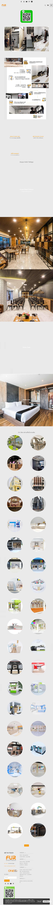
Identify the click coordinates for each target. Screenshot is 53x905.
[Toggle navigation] (51, 5)
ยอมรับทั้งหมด (46, 901)
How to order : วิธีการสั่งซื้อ (25, 861)
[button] (45, 5)
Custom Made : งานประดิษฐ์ (25, 856)
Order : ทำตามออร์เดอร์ (24, 855)
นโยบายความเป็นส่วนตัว (30, 901)
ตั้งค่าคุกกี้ (39, 901)
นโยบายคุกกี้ (9, 902)
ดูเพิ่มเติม (26, 845)
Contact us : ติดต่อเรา (24, 864)
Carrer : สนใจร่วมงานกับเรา (25, 873)
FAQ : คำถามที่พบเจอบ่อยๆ (24, 871)
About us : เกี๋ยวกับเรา (24, 863)
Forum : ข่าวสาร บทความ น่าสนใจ (26, 869)
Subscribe (7, 880)
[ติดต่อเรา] (26, 116)
